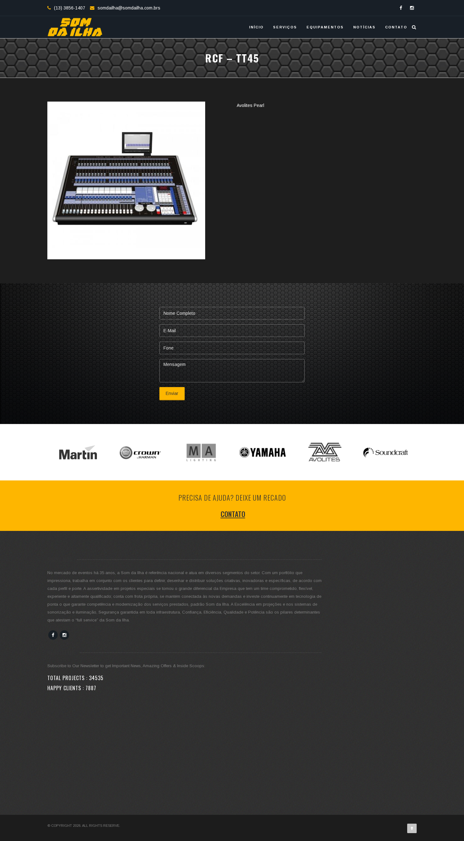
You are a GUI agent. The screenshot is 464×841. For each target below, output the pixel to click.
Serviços (285, 27)
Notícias (364, 27)
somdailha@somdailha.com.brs (129, 7)
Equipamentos (325, 27)
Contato (396, 27)
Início (256, 27)
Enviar (172, 393)
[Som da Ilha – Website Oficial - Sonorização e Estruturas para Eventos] (75, 27)
